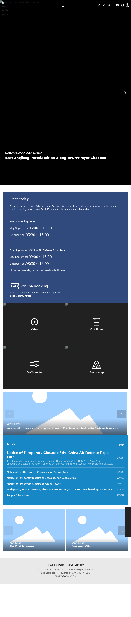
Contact (60, 565)
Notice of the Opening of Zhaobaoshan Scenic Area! (37, 472)
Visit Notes (96, 329)
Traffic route (34, 372)
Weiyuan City (81, 546)
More (121, 445)
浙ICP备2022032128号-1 (65, 576)
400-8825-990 (20, 296)
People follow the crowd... (22, 495)
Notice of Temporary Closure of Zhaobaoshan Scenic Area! (41, 477)
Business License (49, 572)
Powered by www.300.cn (72, 572)
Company (79, 565)
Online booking (34, 286)
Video (34, 329)
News (70, 565)
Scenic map (97, 372)
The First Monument (24, 546)
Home (50, 565)
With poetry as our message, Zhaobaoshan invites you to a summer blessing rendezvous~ (60, 489)
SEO (88, 572)
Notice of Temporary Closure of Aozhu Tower (34, 483)
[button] (125, 93)
